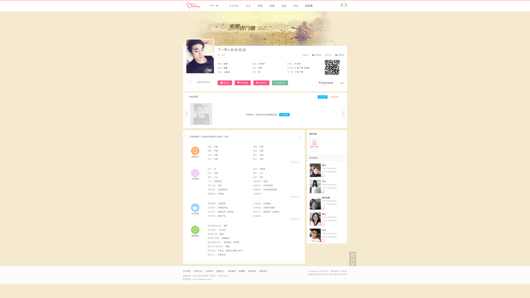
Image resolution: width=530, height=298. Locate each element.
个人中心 (234, 5)
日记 (295, 5)
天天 (324, 181)
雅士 (324, 165)
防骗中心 (220, 271)
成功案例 (231, 271)
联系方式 (198, 271)
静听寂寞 (326, 198)
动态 (283, 5)
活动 (260, 5)
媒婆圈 (309, 5)
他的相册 (193, 96)
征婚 (272, 5)
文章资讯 (209, 271)
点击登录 (284, 115)
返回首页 (263, 271)
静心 (324, 214)
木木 (324, 230)
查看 (261, 173)
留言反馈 (252, 271)
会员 (248, 5)
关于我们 (187, 271)
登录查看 (318, 55)
